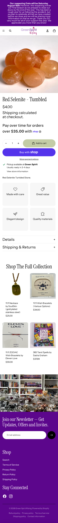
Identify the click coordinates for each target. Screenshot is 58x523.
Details (8, 239)
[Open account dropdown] (47, 30)
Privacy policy (27, 513)
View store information (17, 171)
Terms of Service (10, 464)
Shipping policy (19, 516)
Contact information (36, 516)
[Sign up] (51, 435)
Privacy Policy (9, 469)
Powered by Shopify (40, 508)
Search (5, 459)
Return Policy (8, 474)
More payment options (29, 159)
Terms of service (42, 513)
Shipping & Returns (19, 247)
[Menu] (3, 30)
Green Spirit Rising (24, 508)
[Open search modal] (10, 30)
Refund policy (14, 513)
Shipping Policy (9, 479)
